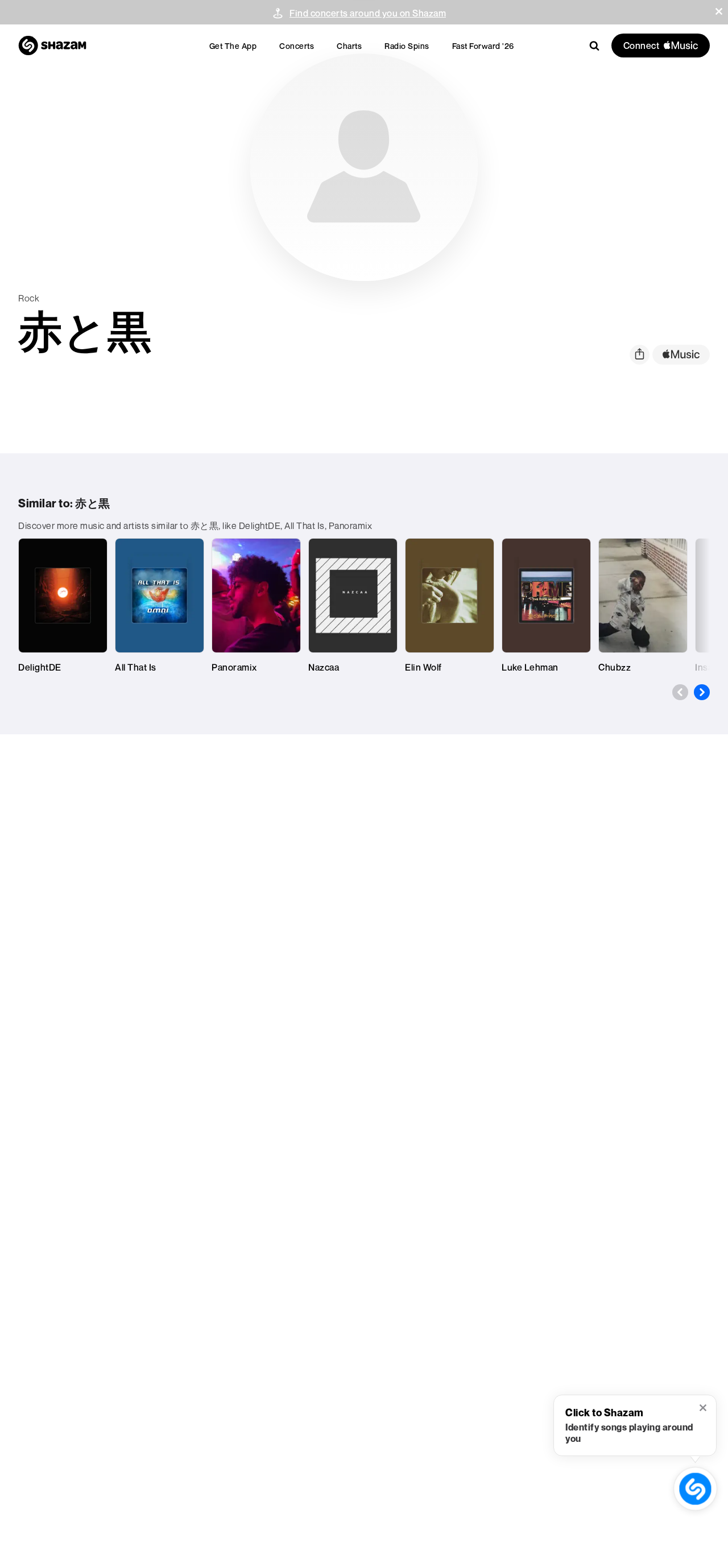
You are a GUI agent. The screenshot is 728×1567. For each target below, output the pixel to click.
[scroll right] (702, 692)
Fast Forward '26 (483, 46)
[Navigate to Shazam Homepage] (52, 45)
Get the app (233, 46)
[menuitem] (233, 45)
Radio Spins (406, 46)
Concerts (296, 46)
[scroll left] (680, 692)
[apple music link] (681, 355)
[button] (718, 11)
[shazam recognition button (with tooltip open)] (695, 1488)
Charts (349, 46)
